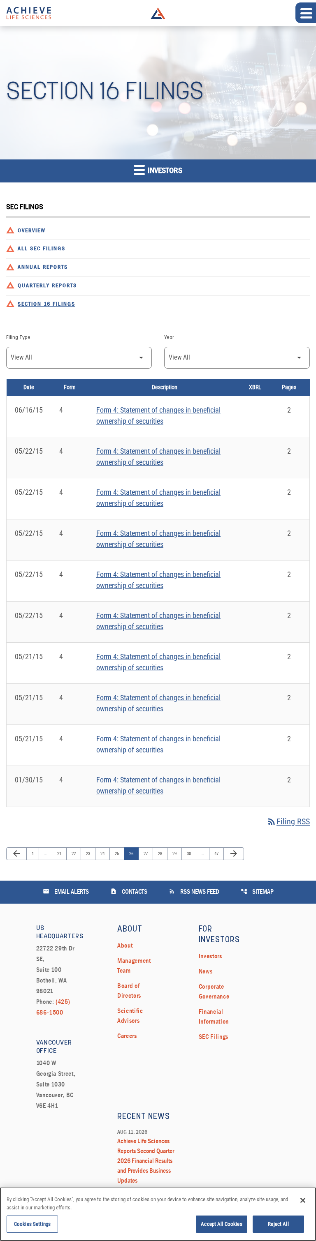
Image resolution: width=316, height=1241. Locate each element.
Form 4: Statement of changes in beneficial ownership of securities (158, 415)
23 (90, 853)
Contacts (128, 891)
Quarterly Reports (47, 285)
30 (190, 853)
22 (75, 853)
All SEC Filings (41, 248)
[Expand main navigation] (305, 12)
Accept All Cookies (221, 1224)
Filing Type (18, 337)
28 (162, 853)
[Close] (303, 1200)
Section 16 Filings (46, 304)
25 (118, 853)
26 (133, 853)
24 (104, 853)
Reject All (278, 1224)
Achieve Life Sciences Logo (158, 13)
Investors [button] (164, 171)
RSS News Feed (194, 891)
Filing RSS (288, 821)
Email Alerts (66, 891)
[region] (158, 1214)
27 (147, 853)
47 (218, 853)
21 (61, 853)
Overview (32, 230)
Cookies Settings (32, 1224)
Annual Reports (43, 267)
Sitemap (257, 891)
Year (169, 337)
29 (176, 853)
